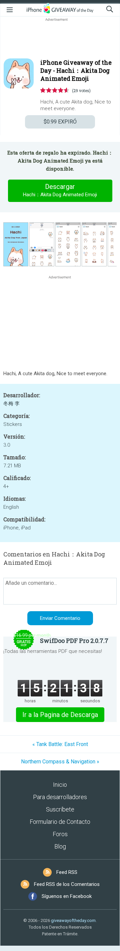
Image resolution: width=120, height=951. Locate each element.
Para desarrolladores (60, 796)
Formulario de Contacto (60, 821)
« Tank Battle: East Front (60, 744)
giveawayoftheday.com (73, 920)
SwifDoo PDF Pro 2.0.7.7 (74, 641)
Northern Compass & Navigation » (60, 761)
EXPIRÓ (60, 121)
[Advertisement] (60, 38)
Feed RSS (66, 872)
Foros (60, 834)
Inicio (60, 784)
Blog (60, 846)
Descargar (60, 190)
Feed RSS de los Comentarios (67, 884)
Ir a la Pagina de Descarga (60, 715)
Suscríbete (60, 809)
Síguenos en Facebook (67, 896)
